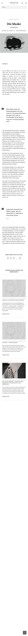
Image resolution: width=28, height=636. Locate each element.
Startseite (11, 19)
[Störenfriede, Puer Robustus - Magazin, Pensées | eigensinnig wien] (14, 340)
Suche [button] (3, 7)
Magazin (17, 19)
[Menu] (2, 3)
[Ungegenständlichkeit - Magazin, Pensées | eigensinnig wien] (14, 298)
